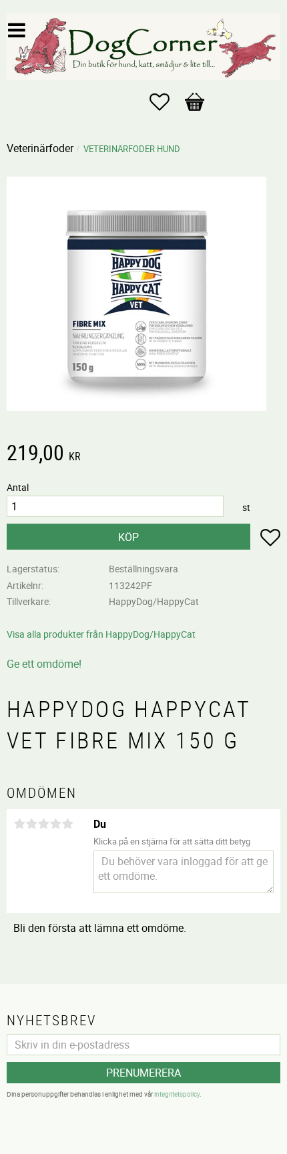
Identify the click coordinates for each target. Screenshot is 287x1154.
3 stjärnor (43, 824)
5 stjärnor (67, 824)
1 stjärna (19, 824)
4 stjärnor (55, 824)
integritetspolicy (177, 1094)
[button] (166, 102)
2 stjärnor (31, 824)
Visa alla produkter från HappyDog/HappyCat (101, 634)
